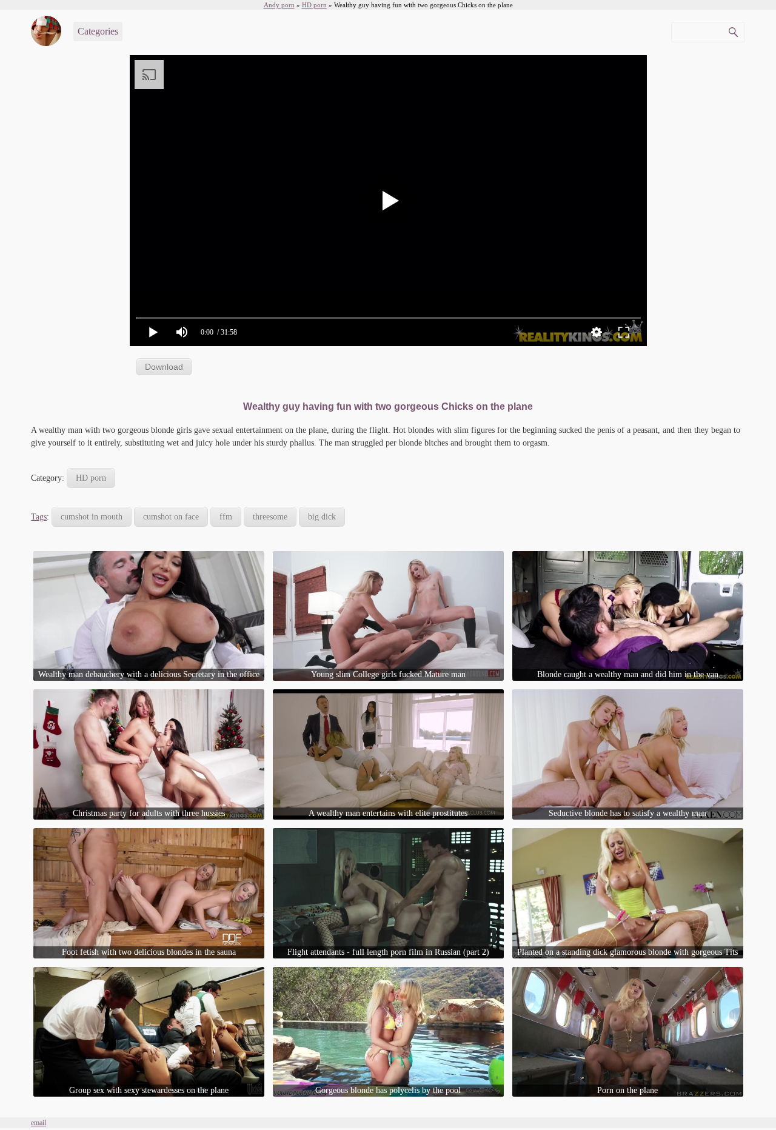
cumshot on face (171, 516)
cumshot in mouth (91, 516)
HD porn (91, 478)
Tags (39, 516)
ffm (225, 516)
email (38, 1122)
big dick (322, 516)
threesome (270, 516)
